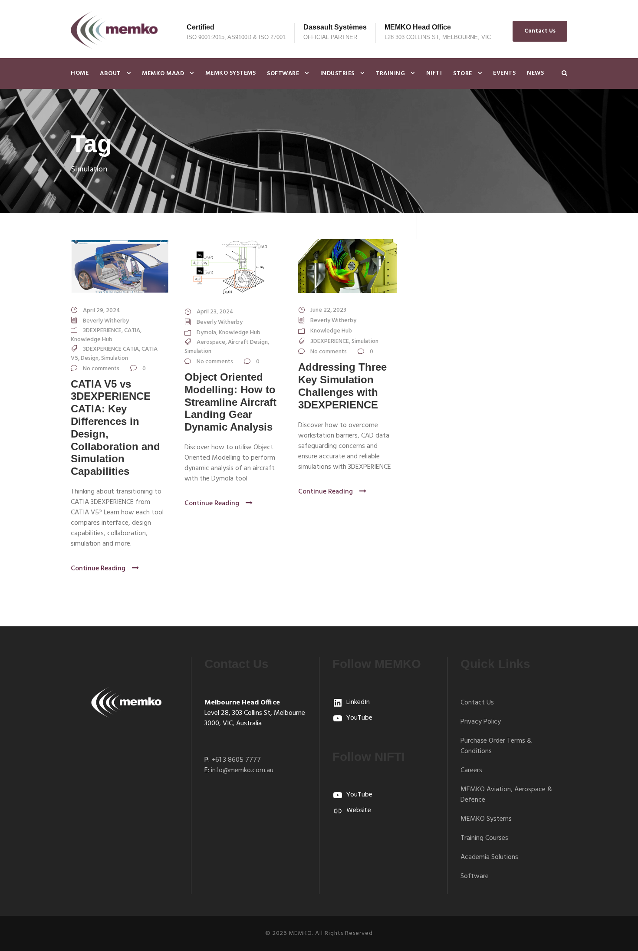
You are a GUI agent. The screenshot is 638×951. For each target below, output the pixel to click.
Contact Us (540, 31)
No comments (101, 369)
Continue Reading (98, 568)
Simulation (114, 358)
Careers (471, 770)
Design (90, 358)
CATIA (132, 331)
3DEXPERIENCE (102, 331)
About (110, 74)
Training (390, 74)
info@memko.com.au (242, 770)
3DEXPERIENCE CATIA (111, 349)
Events (504, 73)
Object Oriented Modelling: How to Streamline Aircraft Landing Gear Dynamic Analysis (230, 402)
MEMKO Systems (230, 73)
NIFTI (434, 73)
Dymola (206, 333)
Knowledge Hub (91, 340)
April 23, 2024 (215, 312)
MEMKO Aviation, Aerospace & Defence (506, 795)
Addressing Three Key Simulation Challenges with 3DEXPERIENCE (342, 385)
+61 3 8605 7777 (236, 760)
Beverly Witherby (106, 321)
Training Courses (484, 838)
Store (462, 74)
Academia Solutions (489, 857)
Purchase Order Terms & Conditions (496, 746)
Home (80, 73)
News (535, 73)
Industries (337, 74)
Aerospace (211, 342)
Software (283, 74)
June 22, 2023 (328, 310)
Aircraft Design (248, 342)
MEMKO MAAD (163, 74)
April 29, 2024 (101, 311)
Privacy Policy (480, 721)
